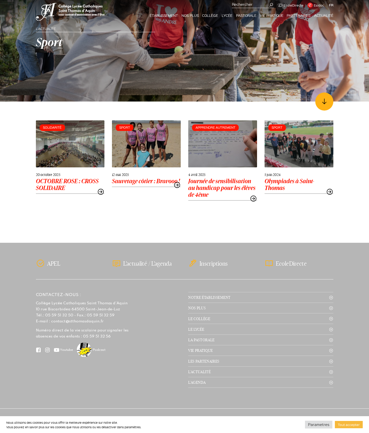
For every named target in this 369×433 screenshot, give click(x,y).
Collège (210, 15)
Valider (271, 5)
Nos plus (190, 15)
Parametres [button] (318, 424)
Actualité (323, 15)
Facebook (38, 349)
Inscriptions (214, 263)
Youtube (66, 350)
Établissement (164, 15)
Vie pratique (271, 15)
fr (331, 5)
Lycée (227, 15)
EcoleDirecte (293, 5)
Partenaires (299, 15)
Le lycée (196, 329)
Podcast (99, 350)
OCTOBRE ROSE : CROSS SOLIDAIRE (67, 184)
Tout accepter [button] (349, 424)
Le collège (199, 318)
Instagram (47, 349)
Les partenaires (203, 361)
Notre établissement (209, 297)
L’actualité (199, 371)
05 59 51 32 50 (59, 315)
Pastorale (246, 15)
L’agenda (197, 382)
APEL (53, 263)
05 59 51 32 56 (97, 336)
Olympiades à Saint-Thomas (289, 184)
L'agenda (161, 263)
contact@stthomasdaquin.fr (77, 321)
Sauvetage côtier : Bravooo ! (146, 181)
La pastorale (201, 339)
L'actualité (135, 263)
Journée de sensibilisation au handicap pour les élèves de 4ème (222, 188)
